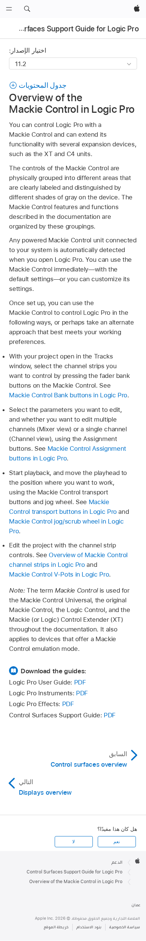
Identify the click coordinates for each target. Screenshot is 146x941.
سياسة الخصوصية (124, 927)
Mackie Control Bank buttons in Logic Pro (68, 395)
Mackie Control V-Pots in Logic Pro (59, 574)
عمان (135, 905)
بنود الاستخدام (88, 927)
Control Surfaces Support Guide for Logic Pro (74, 872)
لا (73, 841)
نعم (116, 841)
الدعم (117, 862)
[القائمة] (9, 9)
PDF (80, 682)
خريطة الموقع (56, 927)
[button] (27, 9)
